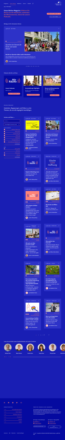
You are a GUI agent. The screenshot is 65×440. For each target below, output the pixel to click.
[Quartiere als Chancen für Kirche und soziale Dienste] (58, 118)
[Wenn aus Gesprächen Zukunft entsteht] (59, 300)
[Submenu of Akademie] (21, 3)
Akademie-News (36, 275)
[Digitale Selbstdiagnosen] (58, 28)
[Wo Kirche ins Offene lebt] (58, 189)
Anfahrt (20, 422)
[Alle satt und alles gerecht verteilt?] (38, 226)
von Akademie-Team (33, 292)
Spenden (20, 419)
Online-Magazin (19, 412)
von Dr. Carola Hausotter (34, 255)
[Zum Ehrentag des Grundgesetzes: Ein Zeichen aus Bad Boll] (58, 263)
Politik (33, 239)
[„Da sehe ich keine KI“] (59, 156)
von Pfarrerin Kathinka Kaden (33, 148)
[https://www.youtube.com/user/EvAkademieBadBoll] (21, 402)
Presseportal (19, 417)
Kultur (58, 201)
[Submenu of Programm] (8, 3)
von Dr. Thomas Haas (33, 217)
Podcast (13, 28)
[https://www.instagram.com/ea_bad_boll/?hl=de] (4, 402)
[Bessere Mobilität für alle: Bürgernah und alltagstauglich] (38, 118)
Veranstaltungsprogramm (17, 409)
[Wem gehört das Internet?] (59, 225)
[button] (35, 3)
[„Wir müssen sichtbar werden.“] (39, 189)
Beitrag (33, 118)
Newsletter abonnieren (17, 414)
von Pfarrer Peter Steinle (54, 181)
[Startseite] (58, 2)
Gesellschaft (20, 45)
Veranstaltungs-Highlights (36, 202)
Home (5, 6)
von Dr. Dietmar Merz (13, 61)
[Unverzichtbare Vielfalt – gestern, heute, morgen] (38, 300)
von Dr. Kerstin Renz (53, 143)
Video (34, 226)
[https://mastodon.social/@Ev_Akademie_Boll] (16, 402)
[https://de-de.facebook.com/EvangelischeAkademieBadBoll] (8, 402)
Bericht (34, 225)
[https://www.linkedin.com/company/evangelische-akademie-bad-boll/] (12, 402)
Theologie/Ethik (56, 168)
